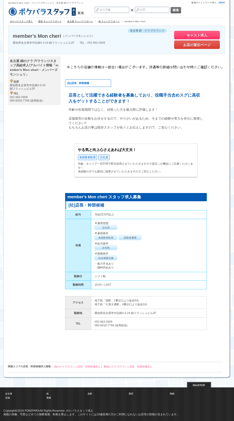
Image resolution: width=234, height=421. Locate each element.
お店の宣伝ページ (197, 45)
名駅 (90, 393)
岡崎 (172, 393)
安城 (7, 398)
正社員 (104, 157)
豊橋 (48, 398)
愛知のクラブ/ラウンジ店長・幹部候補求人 (128, 366)
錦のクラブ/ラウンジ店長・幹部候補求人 (77, 366)
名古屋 (8, 393)
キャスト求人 (197, 35)
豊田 (131, 393)
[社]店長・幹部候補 (78, 83)
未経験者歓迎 (87, 157)
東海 (80, 13)
